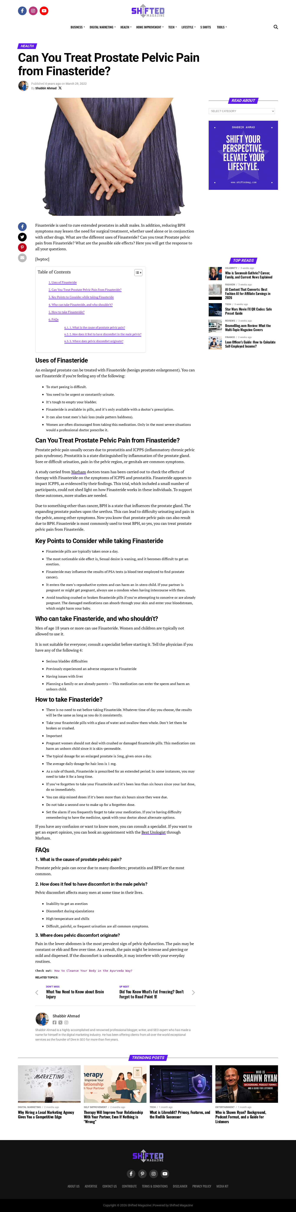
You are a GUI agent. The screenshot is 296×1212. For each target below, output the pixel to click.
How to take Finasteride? (68, 312)
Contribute (129, 1186)
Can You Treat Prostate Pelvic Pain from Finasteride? (87, 290)
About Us (74, 1186)
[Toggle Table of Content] (136, 272)
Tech (171, 27)
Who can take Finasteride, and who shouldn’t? (82, 305)
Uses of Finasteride (64, 282)
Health (124, 27)
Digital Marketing (101, 27)
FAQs (55, 319)
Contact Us (109, 1186)
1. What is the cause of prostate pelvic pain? (97, 327)
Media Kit (222, 1186)
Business (77, 27)
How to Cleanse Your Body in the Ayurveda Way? (93, 970)
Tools (220, 27)
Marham (78, 471)
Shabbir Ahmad (46, 88)
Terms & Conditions (155, 1186)
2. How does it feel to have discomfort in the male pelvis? (105, 334)
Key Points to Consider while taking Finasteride (83, 297)
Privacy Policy (201, 1186)
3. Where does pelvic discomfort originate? (96, 341)
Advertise (91, 1186)
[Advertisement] (243, 223)
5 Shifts (205, 27)
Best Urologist (153, 832)
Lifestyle (187, 27)
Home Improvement (148, 27)
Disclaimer (180, 1186)
